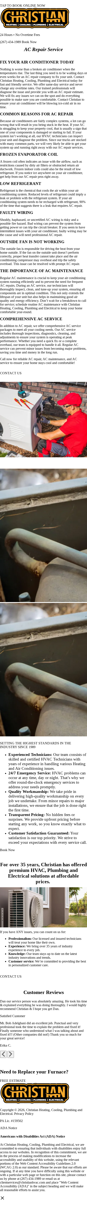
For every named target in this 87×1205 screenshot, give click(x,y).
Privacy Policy (24, 1113)
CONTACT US (11, 373)
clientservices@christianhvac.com (22, 1182)
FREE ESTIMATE (13, 1080)
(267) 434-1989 (10, 42)
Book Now (29, 42)
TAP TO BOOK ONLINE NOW (22, 5)
